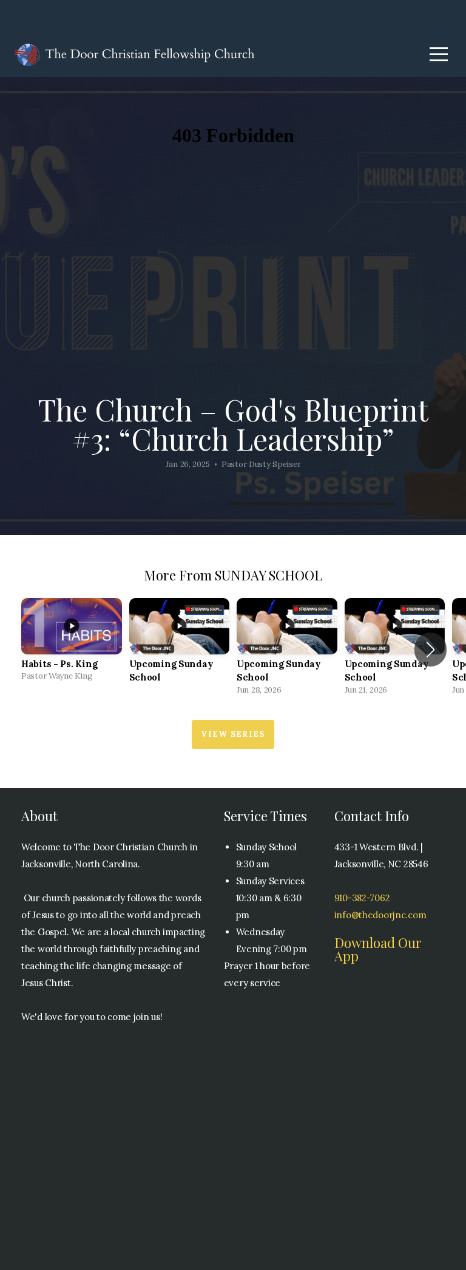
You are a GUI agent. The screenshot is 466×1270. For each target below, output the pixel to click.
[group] (71, 643)
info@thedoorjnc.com (380, 915)
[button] (430, 649)
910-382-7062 (362, 898)
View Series (233, 734)
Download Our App (378, 949)
